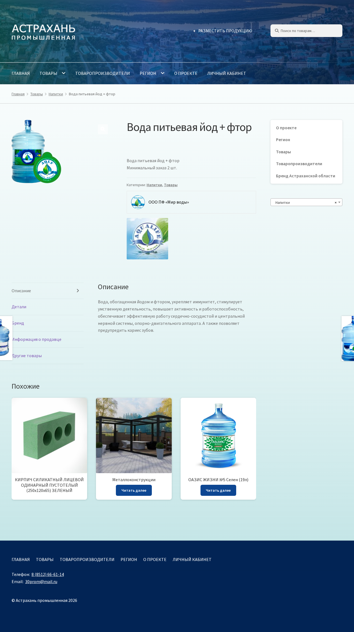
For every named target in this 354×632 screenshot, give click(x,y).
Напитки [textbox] (305, 202)
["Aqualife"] (147, 238)
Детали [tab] (19, 306)
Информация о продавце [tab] (36, 339)
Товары (48, 73)
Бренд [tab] (18, 323)
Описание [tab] (21, 290)
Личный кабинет (226, 73)
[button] (103, 129)
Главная (21, 73)
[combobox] (306, 202)
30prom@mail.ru (41, 581)
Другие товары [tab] (27, 355)
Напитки (56, 93)
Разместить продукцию (225, 30)
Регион (148, 73)
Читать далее (133, 490)
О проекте (185, 73)
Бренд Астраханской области (305, 175)
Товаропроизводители (102, 73)
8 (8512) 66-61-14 (48, 574)
